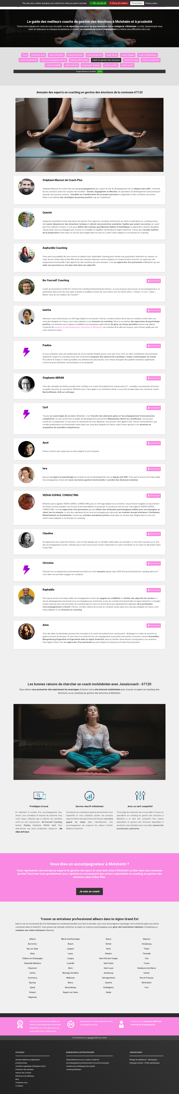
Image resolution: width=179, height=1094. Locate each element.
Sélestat (146, 939)
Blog (17, 1079)
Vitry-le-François (146, 978)
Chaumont (32, 968)
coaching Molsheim (73, 1069)
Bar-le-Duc (32, 944)
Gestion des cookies (23, 1073)
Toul (146, 958)
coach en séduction (150, 60)
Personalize (137, 3)
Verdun (146, 973)
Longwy (70, 958)
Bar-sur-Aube (32, 949)
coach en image (131, 60)
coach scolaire (110, 65)
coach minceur (71, 65)
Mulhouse (70, 978)
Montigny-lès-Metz (71, 973)
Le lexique (19, 1086)
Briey (32, 954)
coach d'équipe (127, 55)
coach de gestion (94, 55)
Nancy (70, 983)
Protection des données (24, 1069)
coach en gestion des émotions (106, 60)
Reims (108, 939)
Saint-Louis (108, 968)
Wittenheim (146, 983)
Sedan (108, 992)
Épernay (32, 983)
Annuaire (18, 1060)
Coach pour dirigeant (91, 65)
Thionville (147, 954)
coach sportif (127, 65)
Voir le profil (155, 281)
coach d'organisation (147, 55)
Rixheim (108, 954)
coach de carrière (75, 55)
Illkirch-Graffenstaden (70, 939)
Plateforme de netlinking (24, 1076)
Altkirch (32, 939)
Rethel (108, 944)
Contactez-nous (21, 1083)
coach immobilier (53, 65)
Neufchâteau (70, 987)
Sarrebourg (108, 973)
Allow (100, 71)
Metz (70, 968)
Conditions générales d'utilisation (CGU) (30, 1066)
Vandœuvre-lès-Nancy (146, 968)
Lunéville (70, 963)
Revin (108, 949)
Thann (146, 949)
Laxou (70, 954)
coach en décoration (79, 60)
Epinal (32, 987)
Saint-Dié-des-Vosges (108, 958)
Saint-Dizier (108, 963)
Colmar (32, 973)
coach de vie (111, 55)
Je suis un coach (89, 891)
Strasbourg (146, 944)
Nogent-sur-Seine (70, 992)
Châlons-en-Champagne (32, 958)
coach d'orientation (28, 60)
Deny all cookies (120, 3)
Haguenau (32, 997)
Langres (70, 949)
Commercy (32, 978)
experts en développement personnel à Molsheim (78, 327)
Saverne (108, 983)
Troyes (147, 963)
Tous (24, 55)
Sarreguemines (108, 978)
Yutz (147, 987)
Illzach (70, 944)
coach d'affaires (56, 55)
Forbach (32, 992)
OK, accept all (99, 3)
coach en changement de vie (53, 60)
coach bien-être (38, 55)
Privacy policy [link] (151, 3)
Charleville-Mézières (32, 963)
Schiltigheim (108, 987)
